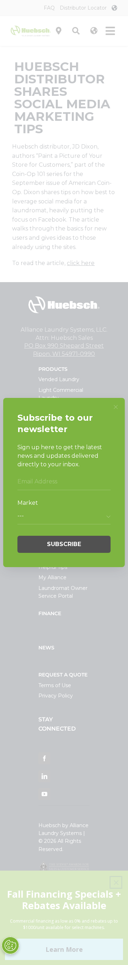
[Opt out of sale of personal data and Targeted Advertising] (10, 945)
